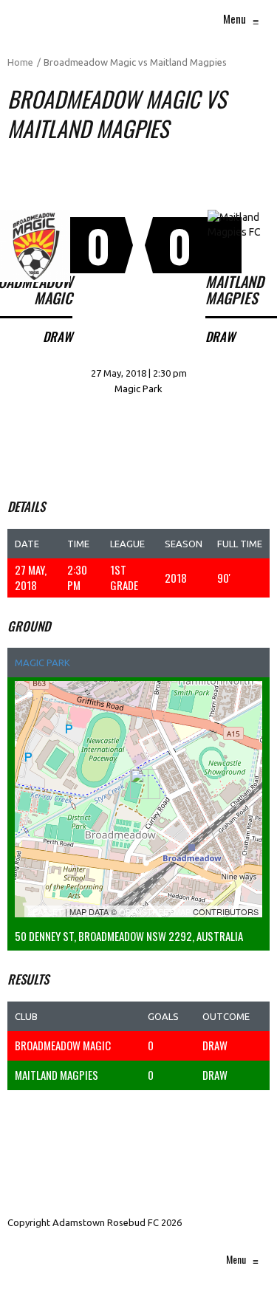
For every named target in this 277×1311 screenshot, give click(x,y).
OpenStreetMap (155, 911)
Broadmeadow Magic (63, 1045)
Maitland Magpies (56, 1075)
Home (20, 62)
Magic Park (42, 662)
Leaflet (45, 911)
